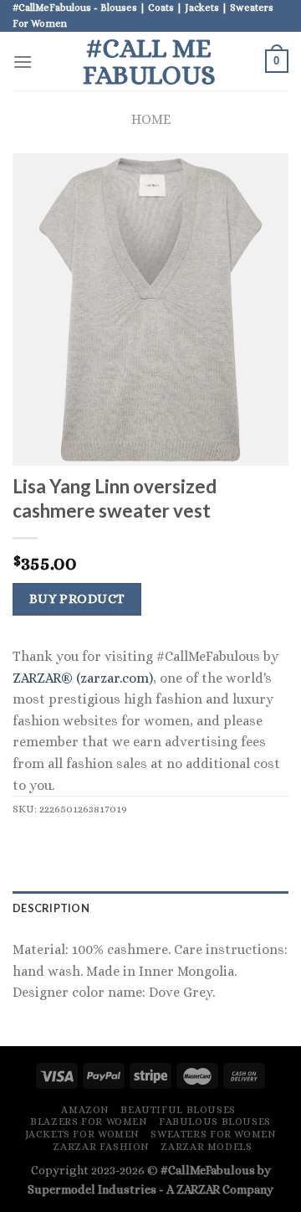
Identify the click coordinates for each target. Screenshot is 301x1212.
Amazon (85, 1110)
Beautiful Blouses (177, 1110)
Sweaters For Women (213, 1134)
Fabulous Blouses (215, 1121)
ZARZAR (198, 1189)
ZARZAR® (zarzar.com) (83, 678)
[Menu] (23, 61)
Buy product (77, 598)
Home (151, 119)
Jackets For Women (82, 1134)
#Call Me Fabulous (149, 61)
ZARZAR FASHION (101, 1147)
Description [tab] (51, 908)
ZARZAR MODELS (206, 1147)
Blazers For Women (88, 1121)
